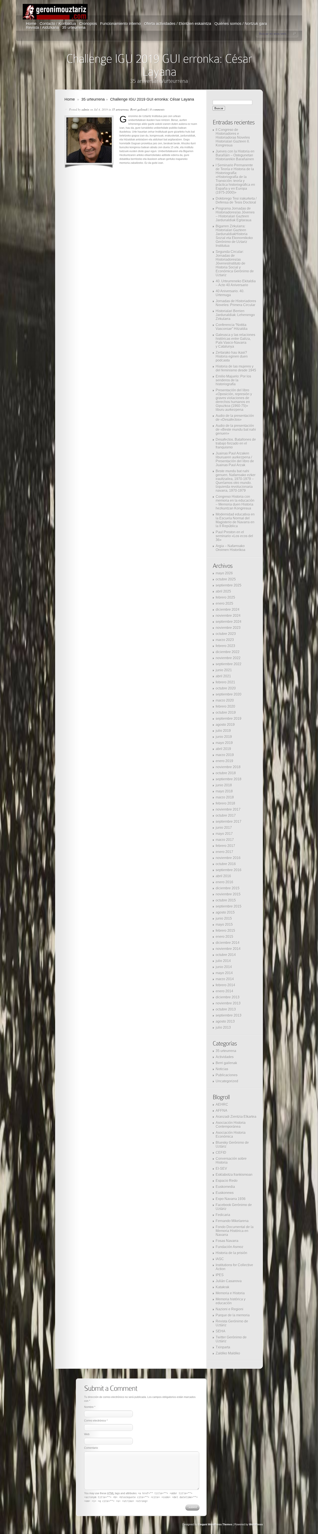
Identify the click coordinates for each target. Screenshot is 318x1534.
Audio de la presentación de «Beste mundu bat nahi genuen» (236, 429)
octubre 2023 (226, 634)
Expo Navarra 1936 (231, 1199)
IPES (220, 1275)
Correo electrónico (95, 1420)
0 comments (157, 109)
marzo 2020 (225, 700)
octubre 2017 (226, 815)
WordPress (256, 1524)
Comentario (91, 1447)
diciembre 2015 (227, 888)
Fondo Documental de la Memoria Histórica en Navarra (235, 1231)
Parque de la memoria (233, 1315)
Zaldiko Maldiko (228, 1353)
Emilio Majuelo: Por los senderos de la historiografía (233, 380)
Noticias (222, 1069)
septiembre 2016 (228, 870)
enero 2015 (224, 936)
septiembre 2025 (228, 585)
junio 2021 (224, 670)
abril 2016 (223, 876)
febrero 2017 (225, 846)
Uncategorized (227, 1081)
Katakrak (222, 1287)
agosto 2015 (225, 912)
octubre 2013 (226, 1009)
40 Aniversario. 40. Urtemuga (230, 293)
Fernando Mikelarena (232, 1221)
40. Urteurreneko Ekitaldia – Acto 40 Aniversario (236, 283)
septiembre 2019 (228, 718)
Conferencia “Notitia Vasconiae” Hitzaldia (231, 327)
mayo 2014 (224, 973)
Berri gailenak (139, 109)
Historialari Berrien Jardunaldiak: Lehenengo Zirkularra (235, 315)
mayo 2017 (224, 833)
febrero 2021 (225, 682)
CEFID (221, 1152)
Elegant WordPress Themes (215, 1524)
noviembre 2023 (228, 628)
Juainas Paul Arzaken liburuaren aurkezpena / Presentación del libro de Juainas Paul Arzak (235, 459)
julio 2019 (223, 730)
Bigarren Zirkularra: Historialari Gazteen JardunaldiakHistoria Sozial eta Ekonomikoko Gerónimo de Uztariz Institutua (234, 235)
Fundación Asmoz (229, 1247)
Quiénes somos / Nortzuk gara (240, 24)
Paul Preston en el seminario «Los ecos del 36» (234, 536)
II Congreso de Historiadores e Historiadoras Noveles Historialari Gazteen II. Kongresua (233, 137)
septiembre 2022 (228, 664)
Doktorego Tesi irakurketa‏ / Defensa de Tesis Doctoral (236, 200)
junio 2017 (224, 827)
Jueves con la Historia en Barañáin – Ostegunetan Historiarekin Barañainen (235, 155)
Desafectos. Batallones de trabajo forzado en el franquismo (236, 443)
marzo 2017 (225, 840)
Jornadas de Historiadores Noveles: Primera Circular (236, 303)
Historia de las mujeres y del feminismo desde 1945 (236, 368)
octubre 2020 (226, 688)
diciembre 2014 (227, 942)
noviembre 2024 (228, 615)
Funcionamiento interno (120, 24)
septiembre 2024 (228, 621)
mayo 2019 (224, 743)
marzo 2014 (225, 979)
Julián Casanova (229, 1281)
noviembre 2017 (228, 809)
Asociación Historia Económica (231, 1134)
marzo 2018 (225, 797)
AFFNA (221, 1110)
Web (87, 1434)
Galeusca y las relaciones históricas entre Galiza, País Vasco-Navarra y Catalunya (235, 340)
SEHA (220, 1331)
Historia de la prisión (231, 1253)
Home (31, 24)
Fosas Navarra (227, 1241)
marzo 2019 (225, 755)
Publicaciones (227, 1075)
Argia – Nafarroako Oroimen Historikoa (230, 548)
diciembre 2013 (227, 997)
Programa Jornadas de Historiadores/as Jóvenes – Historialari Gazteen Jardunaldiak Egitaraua (235, 214)
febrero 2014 (225, 985)
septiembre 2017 (228, 821)
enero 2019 (224, 761)
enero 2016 (224, 882)
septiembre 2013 (228, 1015)
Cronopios (88, 24)
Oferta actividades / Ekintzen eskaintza (177, 24)
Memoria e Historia (230, 1293)
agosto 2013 (225, 1021)
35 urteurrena (73, 27)
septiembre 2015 (228, 906)
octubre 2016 (226, 864)
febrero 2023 (225, 646)
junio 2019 (224, 737)
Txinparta (223, 1347)
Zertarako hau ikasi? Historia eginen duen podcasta (232, 356)
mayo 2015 (224, 924)
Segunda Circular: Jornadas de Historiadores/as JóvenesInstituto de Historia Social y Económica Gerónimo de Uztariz (235, 263)
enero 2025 (224, 603)
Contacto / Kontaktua (58, 24)
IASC (220, 1259)
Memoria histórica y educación (231, 1301)
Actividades (225, 1057)
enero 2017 (224, 852)
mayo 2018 (224, 791)
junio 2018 (224, 785)
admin (85, 109)
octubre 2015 (226, 900)
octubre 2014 (226, 955)
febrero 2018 (225, 803)
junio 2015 (224, 918)
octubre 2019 (226, 712)
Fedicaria (223, 1215)
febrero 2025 (225, 597)
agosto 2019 (225, 724)
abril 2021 (223, 676)
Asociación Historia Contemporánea (231, 1124)
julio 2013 (223, 1027)
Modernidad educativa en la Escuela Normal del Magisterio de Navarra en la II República (235, 520)
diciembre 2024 (227, 609)
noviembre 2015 (228, 894)
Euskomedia (225, 1187)
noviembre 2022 (228, 658)
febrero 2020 (225, 706)
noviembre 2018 (228, 767)
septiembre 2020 (228, 694)
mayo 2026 (224, 573)
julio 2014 (223, 961)
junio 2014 (224, 967)
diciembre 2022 (227, 652)
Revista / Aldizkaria (42, 27)
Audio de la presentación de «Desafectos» (235, 417)
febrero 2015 (225, 930)
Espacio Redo (227, 1180)
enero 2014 (224, 991)
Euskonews (225, 1193)
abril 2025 (223, 591)
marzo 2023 (225, 640)
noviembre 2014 (228, 949)
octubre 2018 (226, 773)
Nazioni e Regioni (229, 1309)
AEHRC (222, 1104)
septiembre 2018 (228, 779)
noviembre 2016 (228, 858)
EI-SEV (221, 1168)
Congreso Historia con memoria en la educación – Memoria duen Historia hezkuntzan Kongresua (235, 502)
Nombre (89, 1407)
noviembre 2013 (228, 1003)
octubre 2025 (226, 579)
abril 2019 (223, 749)
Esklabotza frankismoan (234, 1174)
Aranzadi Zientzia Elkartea (236, 1116)
